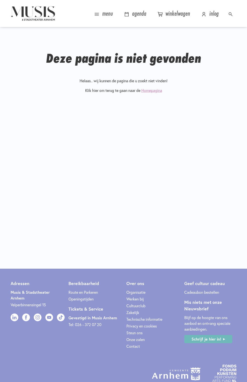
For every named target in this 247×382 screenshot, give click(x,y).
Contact (133, 346)
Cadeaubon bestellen (201, 292)
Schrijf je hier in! (206, 338)
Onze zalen (135, 339)
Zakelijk (132, 312)
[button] (231, 13)
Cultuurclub (135, 305)
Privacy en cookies (141, 325)
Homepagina (151, 90)
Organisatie (135, 292)
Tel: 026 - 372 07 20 (85, 324)
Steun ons (134, 332)
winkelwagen (177, 13)
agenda (138, 13)
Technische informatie (144, 319)
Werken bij (135, 298)
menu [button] (107, 13)
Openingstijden (81, 298)
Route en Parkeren (83, 292)
